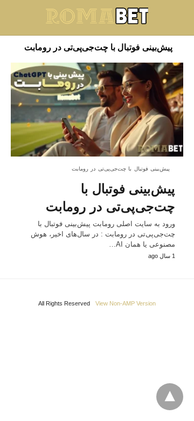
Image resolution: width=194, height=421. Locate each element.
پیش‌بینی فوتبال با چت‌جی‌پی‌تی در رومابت (121, 169)
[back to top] (169, 396)
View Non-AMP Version (125, 303)
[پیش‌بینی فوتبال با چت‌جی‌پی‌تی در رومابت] (97, 110)
